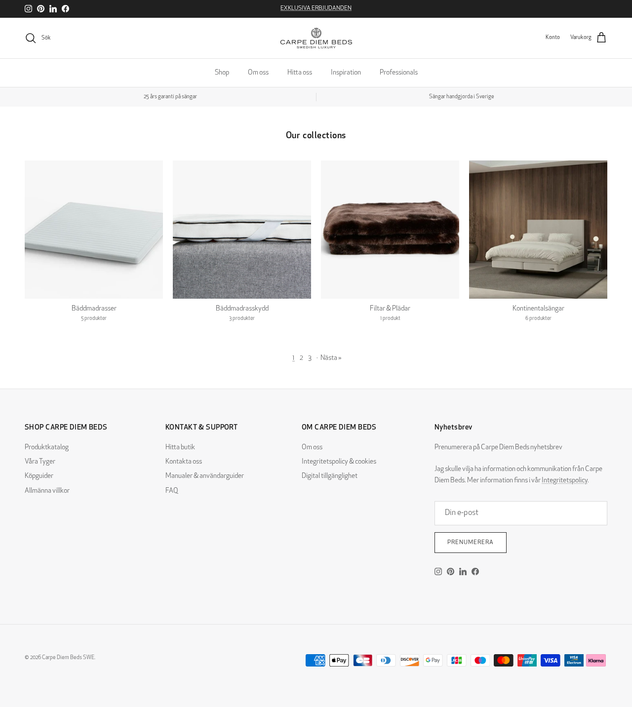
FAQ (171, 491)
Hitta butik (180, 447)
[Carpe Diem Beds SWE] (316, 38)
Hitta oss (299, 73)
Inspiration (346, 73)
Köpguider (39, 476)
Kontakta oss (183, 462)
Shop (222, 73)
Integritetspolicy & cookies (339, 462)
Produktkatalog (47, 447)
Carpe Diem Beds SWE (68, 658)
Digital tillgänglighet (329, 476)
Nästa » (331, 358)
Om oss (258, 73)
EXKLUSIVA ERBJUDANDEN (316, 8)
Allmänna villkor (47, 491)
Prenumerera (470, 543)
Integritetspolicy (565, 480)
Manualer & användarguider (204, 476)
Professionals (399, 73)
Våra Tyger (40, 462)
